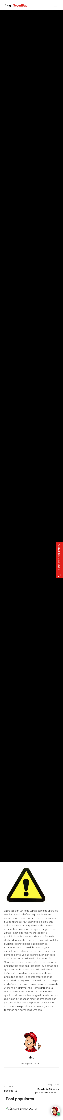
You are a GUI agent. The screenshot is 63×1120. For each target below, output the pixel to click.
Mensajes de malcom (30, 1063)
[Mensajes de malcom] (7, 444)
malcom (18, 444)
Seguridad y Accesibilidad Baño (17, 418)
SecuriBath (36, 418)
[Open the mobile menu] (55, 5)
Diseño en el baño (49, 418)
